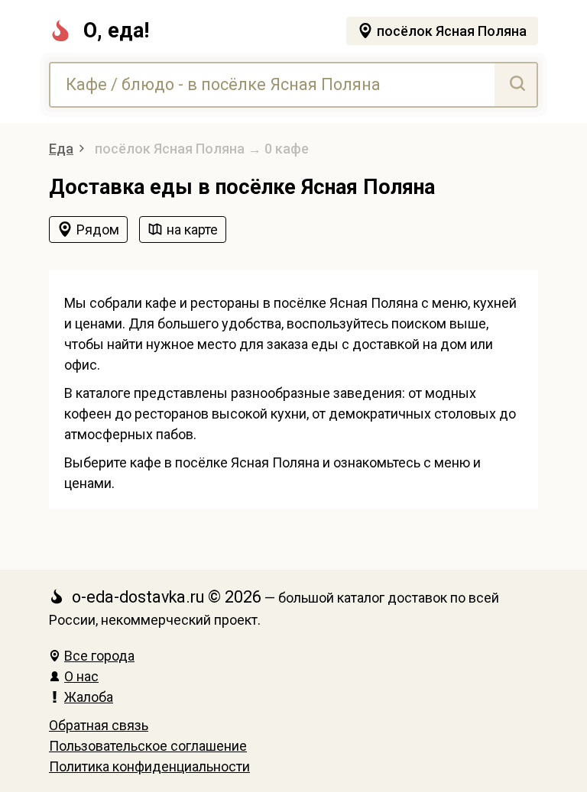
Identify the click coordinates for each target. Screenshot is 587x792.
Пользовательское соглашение (148, 746)
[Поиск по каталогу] (516, 84)
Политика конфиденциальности (149, 766)
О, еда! (116, 30)
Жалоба (88, 697)
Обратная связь (98, 725)
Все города (99, 656)
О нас (81, 676)
